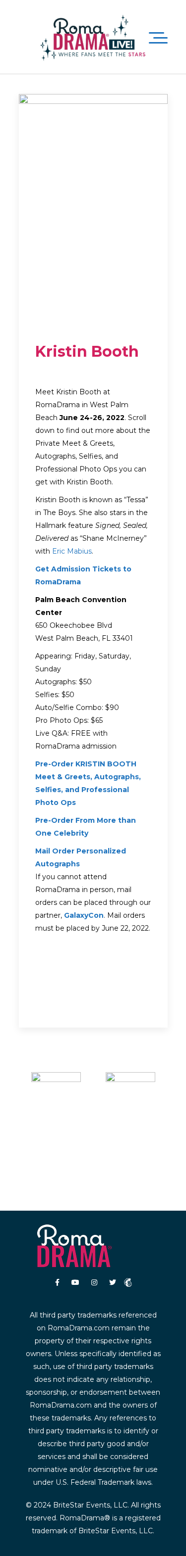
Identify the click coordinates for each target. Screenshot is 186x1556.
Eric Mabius (72, 551)
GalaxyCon (84, 915)
